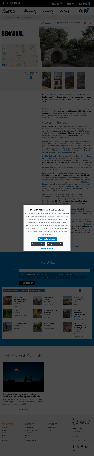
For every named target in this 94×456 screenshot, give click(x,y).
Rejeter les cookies (38, 244)
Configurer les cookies (55, 244)
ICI (60, 219)
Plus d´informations (47, 248)
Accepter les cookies (47, 239)
